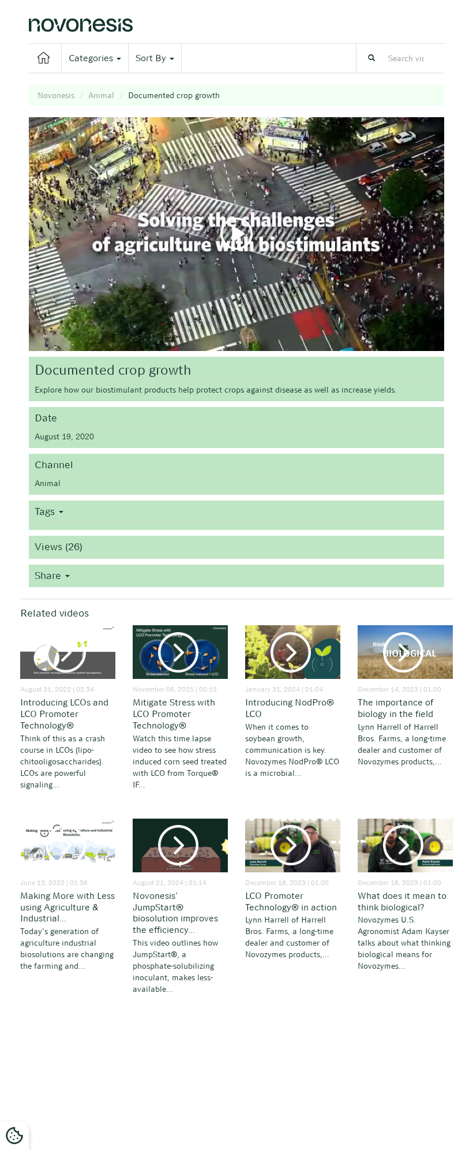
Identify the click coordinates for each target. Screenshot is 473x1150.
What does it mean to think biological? (402, 901)
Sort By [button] (152, 58)
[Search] (371, 58)
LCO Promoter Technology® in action (291, 901)
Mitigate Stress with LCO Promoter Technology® (174, 714)
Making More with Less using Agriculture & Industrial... (67, 907)
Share (49, 575)
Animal (101, 95)
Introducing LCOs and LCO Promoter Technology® (64, 714)
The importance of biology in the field (396, 708)
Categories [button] (92, 58)
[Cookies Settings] (14, 1135)
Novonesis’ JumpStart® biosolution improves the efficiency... (175, 912)
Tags (46, 511)
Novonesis (55, 95)
